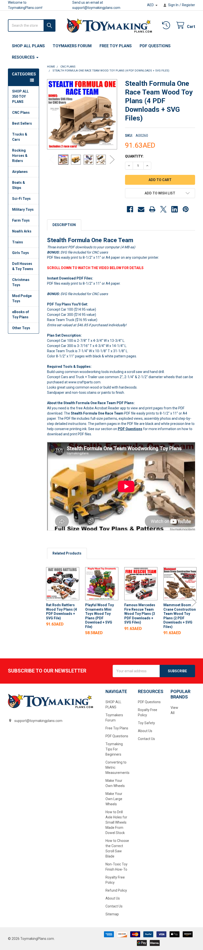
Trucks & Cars (19, 136)
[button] (160, 193)
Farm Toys (21, 220)
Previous (52, 159)
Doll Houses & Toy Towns (22, 266)
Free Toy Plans (116, 46)
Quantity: (134, 156)
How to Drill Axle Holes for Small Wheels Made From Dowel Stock (116, 822)
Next (112, 159)
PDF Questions (155, 46)
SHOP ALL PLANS (28, 46)
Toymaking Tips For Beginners (114, 749)
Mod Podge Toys (22, 298)
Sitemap (112, 914)
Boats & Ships (18, 185)
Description (64, 225)
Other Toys (21, 328)
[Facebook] (130, 209)
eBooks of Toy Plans (20, 314)
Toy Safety (146, 723)
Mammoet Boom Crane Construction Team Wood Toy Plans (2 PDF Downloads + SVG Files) (179, 616)
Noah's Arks (21, 231)
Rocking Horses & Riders (19, 155)
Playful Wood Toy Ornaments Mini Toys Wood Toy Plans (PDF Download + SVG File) (99, 616)
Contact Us (114, 906)
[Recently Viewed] (167, 25)
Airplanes (20, 172)
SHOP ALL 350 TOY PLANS (20, 96)
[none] (82, 114)
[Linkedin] (174, 209)
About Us (112, 898)
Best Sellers (22, 123)
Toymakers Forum (72, 46)
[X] (163, 209)
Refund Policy (116, 890)
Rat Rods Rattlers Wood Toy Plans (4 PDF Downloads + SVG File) (61, 611)
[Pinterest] (186, 209)
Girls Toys (20, 253)
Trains (17, 242)
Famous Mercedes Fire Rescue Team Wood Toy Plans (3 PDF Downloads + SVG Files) (139, 613)
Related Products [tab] (66, 553)
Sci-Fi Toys (21, 199)
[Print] (152, 209)
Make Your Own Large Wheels (113, 799)
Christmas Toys (20, 282)
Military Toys (23, 209)
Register (188, 5)
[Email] (141, 209)
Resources (23, 57)
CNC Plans (21, 113)
